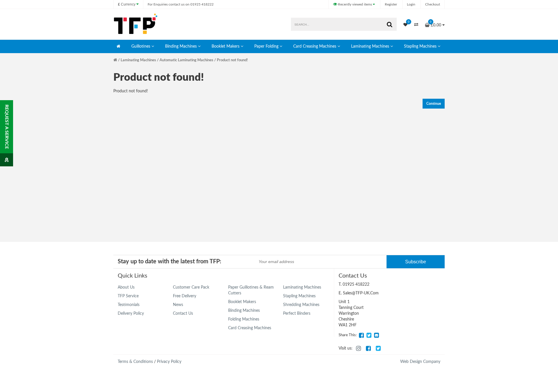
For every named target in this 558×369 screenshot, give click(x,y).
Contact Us (183, 314)
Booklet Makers (225, 46)
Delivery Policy (131, 314)
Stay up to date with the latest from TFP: (169, 261)
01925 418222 (181, 4)
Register (391, 4)
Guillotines (140, 46)
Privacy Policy (169, 362)
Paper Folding (266, 46)
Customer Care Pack (191, 287)
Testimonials (129, 305)
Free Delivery (184, 296)
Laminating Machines (370, 46)
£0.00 (436, 23)
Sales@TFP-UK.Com (361, 293)
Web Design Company (420, 362)
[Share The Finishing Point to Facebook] (361, 335)
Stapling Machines (420, 46)
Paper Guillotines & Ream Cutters (251, 290)
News (178, 305)
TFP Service (128, 296)
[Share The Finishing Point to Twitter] (369, 335)
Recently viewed (354, 4)
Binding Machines (181, 46)
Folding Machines (243, 319)
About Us (126, 287)
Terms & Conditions (135, 362)
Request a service (6, 127)
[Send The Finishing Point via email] (376, 335)
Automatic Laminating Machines (186, 60)
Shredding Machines (301, 305)
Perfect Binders (296, 314)
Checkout (432, 4)
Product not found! (232, 60)
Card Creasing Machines (314, 46)
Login (411, 4)
